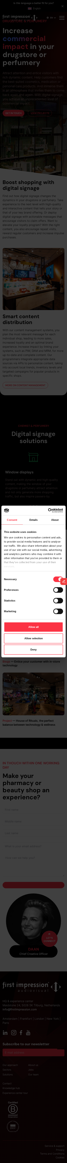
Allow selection (33, 638)
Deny (33, 649)
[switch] (58, 590)
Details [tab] (33, 519)
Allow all (33, 626)
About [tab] (55, 519)
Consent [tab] (12, 519)
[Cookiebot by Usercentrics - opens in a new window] (48, 510)
